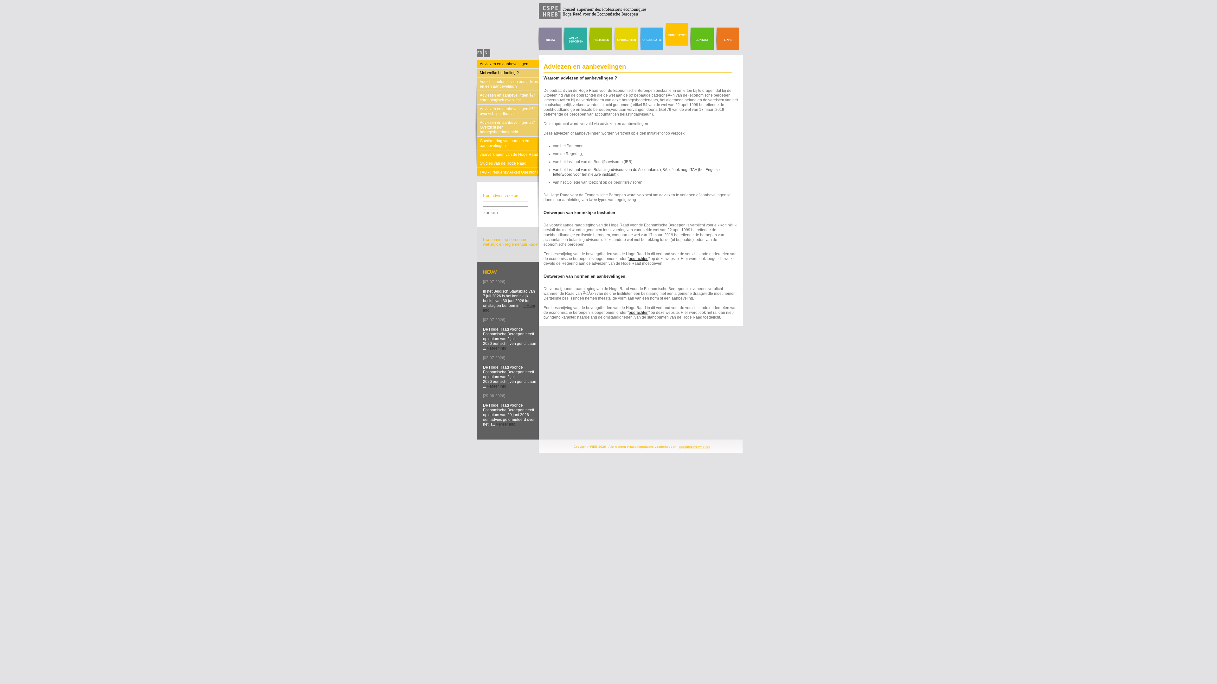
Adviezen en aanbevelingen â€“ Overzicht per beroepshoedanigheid (507, 127)
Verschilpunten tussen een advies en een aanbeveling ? (509, 84)
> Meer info (496, 348)
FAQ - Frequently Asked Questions (509, 172)
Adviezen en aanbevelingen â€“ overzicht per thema (507, 111)
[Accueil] (562, 18)
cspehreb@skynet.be (694, 446)
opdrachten (638, 258)
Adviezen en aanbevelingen (504, 64)
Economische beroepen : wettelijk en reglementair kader (511, 242)
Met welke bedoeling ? (499, 73)
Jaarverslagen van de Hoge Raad (509, 154)
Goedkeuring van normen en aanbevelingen (504, 143)
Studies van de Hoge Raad (503, 163)
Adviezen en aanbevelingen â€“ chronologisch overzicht (507, 97)
